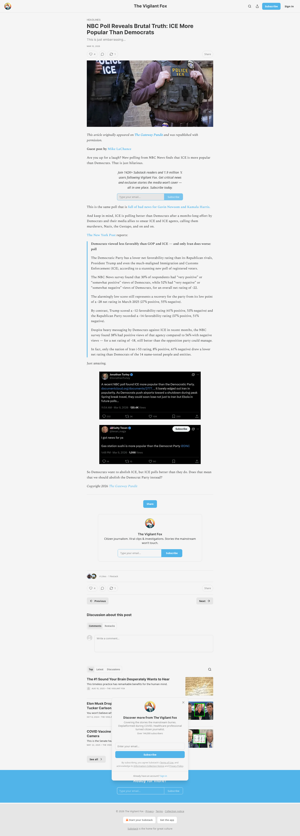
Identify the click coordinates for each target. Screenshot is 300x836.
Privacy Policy (176, 766)
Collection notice (174, 811)
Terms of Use (166, 762)
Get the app (167, 820)
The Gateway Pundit (149, 134)
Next (202, 601)
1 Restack (113, 576)
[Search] (249, 6)
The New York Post (101, 235)
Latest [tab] (99, 669)
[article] (150, 686)
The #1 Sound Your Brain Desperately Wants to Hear (128, 679)
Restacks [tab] (110, 626)
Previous (100, 601)
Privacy (149, 811)
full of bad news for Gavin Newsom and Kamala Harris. (169, 207)
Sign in (289, 6)
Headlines (94, 19)
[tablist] (102, 625)
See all (94, 759)
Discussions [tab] (113, 669)
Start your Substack (141, 820)
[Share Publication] (257, 6)
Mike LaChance (119, 148)
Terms (159, 811)
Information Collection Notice (149, 766)
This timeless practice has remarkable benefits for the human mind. (127, 684)
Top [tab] (91, 669)
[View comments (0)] (102, 54)
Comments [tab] (95, 626)
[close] (183, 702)
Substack (133, 828)
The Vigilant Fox (116, 688)
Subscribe (271, 6)
